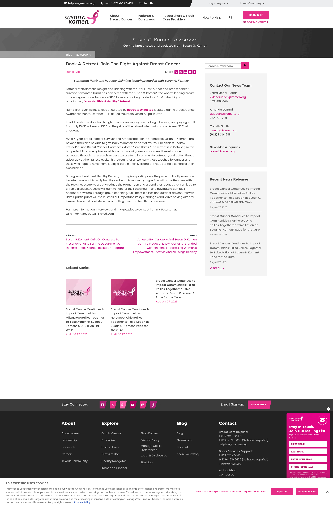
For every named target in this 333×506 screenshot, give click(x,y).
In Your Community (75, 461)
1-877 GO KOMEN (230, 436)
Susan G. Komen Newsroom (165, 40)
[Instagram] (123, 404)
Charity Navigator (113, 461)
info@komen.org (230, 463)
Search (230, 17)
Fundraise (108, 440)
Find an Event (110, 447)
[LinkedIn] (143, 404)
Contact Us (146, 3)
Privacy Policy (150, 440)
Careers (67, 454)
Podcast (182, 447)
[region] (166, 492)
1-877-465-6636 (230, 440)
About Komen (71, 433)
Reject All (282, 491)
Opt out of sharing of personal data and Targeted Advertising (230, 491)
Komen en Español (114, 468)
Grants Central (111, 433)
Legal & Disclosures (154, 455)
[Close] (327, 491)
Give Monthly (256, 22)
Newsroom (83, 54)
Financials (68, 447)
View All (216, 268)
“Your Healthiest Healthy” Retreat (106, 101)
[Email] (190, 72)
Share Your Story (188, 454)
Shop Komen (149, 433)
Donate (256, 15)
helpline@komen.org (81, 3)
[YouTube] (133, 404)
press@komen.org (222, 151)
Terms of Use (110, 454)
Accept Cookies (307, 491)
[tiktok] (153, 404)
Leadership (69, 440)
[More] (194, 72)
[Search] (245, 65)
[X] (176, 72)
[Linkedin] (185, 72)
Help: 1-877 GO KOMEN (119, 3)
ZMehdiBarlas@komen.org (228, 97)
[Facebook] (181, 72)
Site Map (147, 462)
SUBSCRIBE (258, 404)
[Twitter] (113, 404)
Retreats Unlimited (140, 110)
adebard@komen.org (225, 113)
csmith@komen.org (223, 130)
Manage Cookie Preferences (151, 448)
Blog (69, 54)
